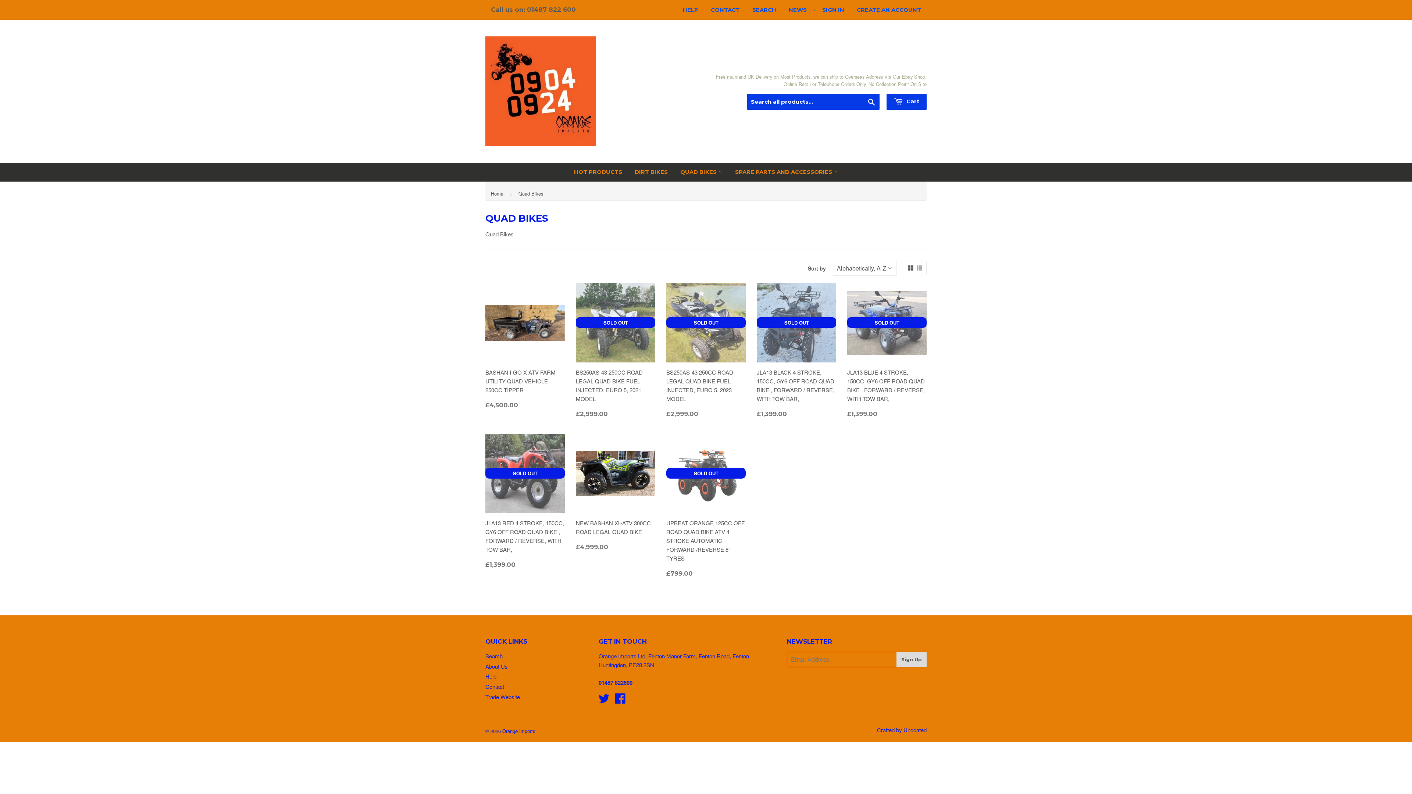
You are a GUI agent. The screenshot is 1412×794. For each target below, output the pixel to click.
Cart (912, 101)
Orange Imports (518, 730)
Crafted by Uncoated (902, 730)
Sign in (833, 9)
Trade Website (502, 697)
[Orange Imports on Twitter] (604, 700)
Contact (725, 9)
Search (764, 9)
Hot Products (598, 171)
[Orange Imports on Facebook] (620, 700)
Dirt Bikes (651, 171)
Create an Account (889, 9)
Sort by (817, 268)
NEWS (798, 9)
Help (690, 9)
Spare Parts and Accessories (784, 171)
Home (497, 193)
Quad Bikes (699, 171)
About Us (496, 666)
